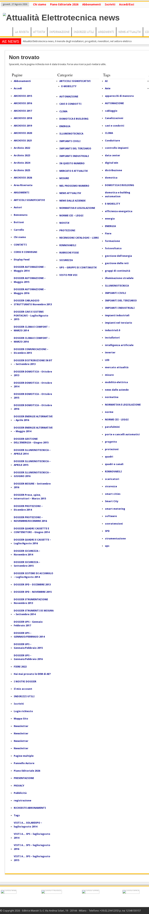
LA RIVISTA (22, 31)
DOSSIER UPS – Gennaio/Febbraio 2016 (28, 657)
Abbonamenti (91, 4)
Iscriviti (110, 4)
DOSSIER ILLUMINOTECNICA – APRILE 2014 (32, 452)
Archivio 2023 (22, 155)
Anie (107, 88)
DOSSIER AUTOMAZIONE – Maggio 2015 (30, 280)
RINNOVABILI (67, 245)
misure (109, 374)
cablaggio (111, 110)
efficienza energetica (118, 211)
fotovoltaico (113, 248)
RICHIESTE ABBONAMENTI (30, 807)
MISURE (64, 178)
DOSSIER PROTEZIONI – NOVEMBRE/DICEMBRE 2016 (30, 519)
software (111, 516)
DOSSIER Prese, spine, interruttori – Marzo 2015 (30, 496)
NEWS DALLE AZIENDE (72, 200)
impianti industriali (117, 315)
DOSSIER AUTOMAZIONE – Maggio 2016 (30, 291)
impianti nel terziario (118, 322)
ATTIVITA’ (39, 31)
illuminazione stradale (119, 278)
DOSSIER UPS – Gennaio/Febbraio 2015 (28, 646)
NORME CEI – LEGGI (71, 215)
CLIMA (63, 111)
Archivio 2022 (22, 147)
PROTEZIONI (67, 230)
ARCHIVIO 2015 (23, 95)
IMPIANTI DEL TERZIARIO (75, 148)
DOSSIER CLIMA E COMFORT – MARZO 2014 (32, 328)
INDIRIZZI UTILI (84, 31)
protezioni (112, 449)
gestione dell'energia (118, 255)
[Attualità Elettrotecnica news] (61, 17)
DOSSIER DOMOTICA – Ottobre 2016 (33, 407)
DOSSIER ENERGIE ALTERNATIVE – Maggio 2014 (33, 429)
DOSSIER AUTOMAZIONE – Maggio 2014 (30, 268)
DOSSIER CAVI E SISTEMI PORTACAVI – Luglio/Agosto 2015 (31, 315)
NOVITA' (64, 222)
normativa (111, 397)
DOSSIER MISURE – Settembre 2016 (32, 485)
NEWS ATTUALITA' (70, 193)
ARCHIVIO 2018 (23, 118)
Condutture (112, 140)
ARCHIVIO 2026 (23, 177)
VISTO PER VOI (68, 275)
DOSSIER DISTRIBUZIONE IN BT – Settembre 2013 (33, 362)
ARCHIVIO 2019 (23, 125)
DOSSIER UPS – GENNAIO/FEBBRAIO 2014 (29, 635)
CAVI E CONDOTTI (70, 103)
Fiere (108, 233)
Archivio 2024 (22, 162)
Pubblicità (20, 793)
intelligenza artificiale (119, 345)
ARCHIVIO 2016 (23, 103)
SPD (107, 531)
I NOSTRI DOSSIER (25, 681)
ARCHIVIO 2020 (23, 133)
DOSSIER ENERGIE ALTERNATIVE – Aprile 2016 (33, 418)
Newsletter (21, 726)
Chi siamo (39, 4)
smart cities (112, 493)
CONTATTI (20, 244)
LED (107, 360)
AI (106, 81)
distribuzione (113, 170)
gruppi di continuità (117, 270)
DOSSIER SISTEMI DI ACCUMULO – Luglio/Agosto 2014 (33, 575)
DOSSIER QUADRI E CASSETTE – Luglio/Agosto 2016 (32, 541)
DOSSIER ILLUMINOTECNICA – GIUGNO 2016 (32, 474)
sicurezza (111, 486)
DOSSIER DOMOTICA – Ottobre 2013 (33, 373)
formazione (112, 241)
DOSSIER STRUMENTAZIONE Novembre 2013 (31, 601)
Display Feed (21, 259)
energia (110, 218)
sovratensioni (114, 523)
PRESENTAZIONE (24, 778)
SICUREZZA (66, 260)
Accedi (18, 88)
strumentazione (115, 538)
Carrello (19, 229)
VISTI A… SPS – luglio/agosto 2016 (32, 847)
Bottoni (19, 222)
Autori (18, 207)
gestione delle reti (117, 263)
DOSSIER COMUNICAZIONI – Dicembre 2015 (31, 351)
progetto (111, 441)
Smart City (111, 501)
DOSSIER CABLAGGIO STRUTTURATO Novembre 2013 (33, 302)
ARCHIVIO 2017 (23, 110)
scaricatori (112, 479)
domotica (111, 177)
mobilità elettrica (116, 382)
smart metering (115, 508)
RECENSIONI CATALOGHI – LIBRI (79, 237)
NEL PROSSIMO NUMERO (74, 185)
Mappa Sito (21, 718)
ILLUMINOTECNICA (71, 133)
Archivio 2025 (22, 170)
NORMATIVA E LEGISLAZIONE (77, 208)
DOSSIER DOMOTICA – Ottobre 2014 (33, 384)
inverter (110, 352)
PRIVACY (19, 785)
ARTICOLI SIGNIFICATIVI (29, 200)
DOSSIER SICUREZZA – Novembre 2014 (27, 552)
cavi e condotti (114, 125)
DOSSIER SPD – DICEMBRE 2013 (32, 584)
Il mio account (23, 688)
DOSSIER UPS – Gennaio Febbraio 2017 (28, 623)
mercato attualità (116, 367)
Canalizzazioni (114, 118)
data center (112, 155)
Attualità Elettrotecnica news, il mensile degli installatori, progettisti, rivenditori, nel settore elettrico (77, 41)
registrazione (22, 800)
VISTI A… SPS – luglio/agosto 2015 (32, 858)
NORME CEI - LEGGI (117, 419)
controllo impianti (116, 147)
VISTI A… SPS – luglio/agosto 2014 (32, 835)
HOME (7, 32)
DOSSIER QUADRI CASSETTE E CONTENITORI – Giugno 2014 (31, 530)
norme (109, 412)
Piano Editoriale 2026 (64, 4)
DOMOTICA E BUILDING (73, 118)
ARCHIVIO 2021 (23, 140)
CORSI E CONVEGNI (25, 252)
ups (107, 545)
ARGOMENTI (106, 31)
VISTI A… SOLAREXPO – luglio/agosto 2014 (28, 824)
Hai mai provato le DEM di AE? (32, 674)
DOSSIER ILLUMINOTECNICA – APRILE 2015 (32, 463)
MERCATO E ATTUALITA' (73, 170)
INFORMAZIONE (59, 31)
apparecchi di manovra (119, 95)
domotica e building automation (117, 194)
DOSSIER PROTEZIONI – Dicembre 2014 (28, 508)
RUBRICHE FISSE (69, 252)
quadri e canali (114, 464)
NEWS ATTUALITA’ (129, 31)
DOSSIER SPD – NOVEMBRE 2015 (33, 591)
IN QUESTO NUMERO (72, 163)
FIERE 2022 (20, 666)
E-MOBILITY (68, 86)
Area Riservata (23, 185)
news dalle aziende (117, 389)
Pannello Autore (24, 763)
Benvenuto (21, 214)
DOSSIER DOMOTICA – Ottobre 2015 (33, 396)
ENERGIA (64, 126)
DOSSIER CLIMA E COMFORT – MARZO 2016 (32, 340)
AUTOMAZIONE (68, 96)
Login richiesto (23, 711)
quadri (109, 456)
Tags (17, 815)
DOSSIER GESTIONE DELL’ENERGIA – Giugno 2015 (31, 440)
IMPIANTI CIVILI (70, 141)
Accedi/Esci (126, 4)
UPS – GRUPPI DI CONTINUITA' (78, 267)
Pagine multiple (24, 755)
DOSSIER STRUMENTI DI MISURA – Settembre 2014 (34, 612)
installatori (112, 337)
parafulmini (112, 426)
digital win (111, 162)
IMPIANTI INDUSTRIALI (74, 156)
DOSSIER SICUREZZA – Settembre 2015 (27, 564)
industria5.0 (112, 330)
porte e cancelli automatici (122, 434)
